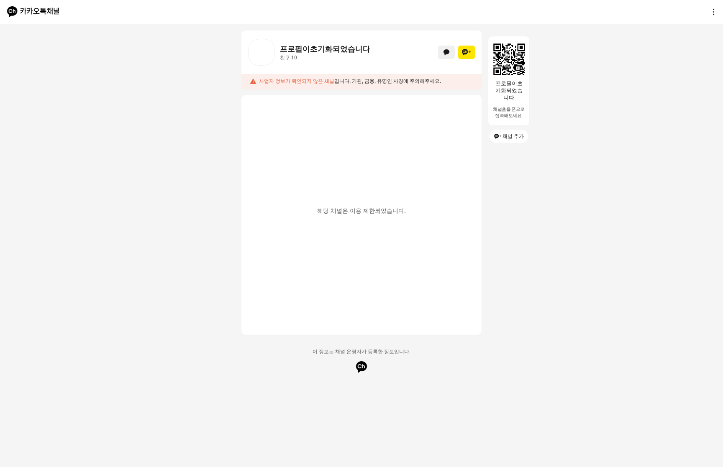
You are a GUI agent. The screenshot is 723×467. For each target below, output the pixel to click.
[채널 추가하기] (466, 52)
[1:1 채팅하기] (446, 52)
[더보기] (711, 12)
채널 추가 (513, 136)
